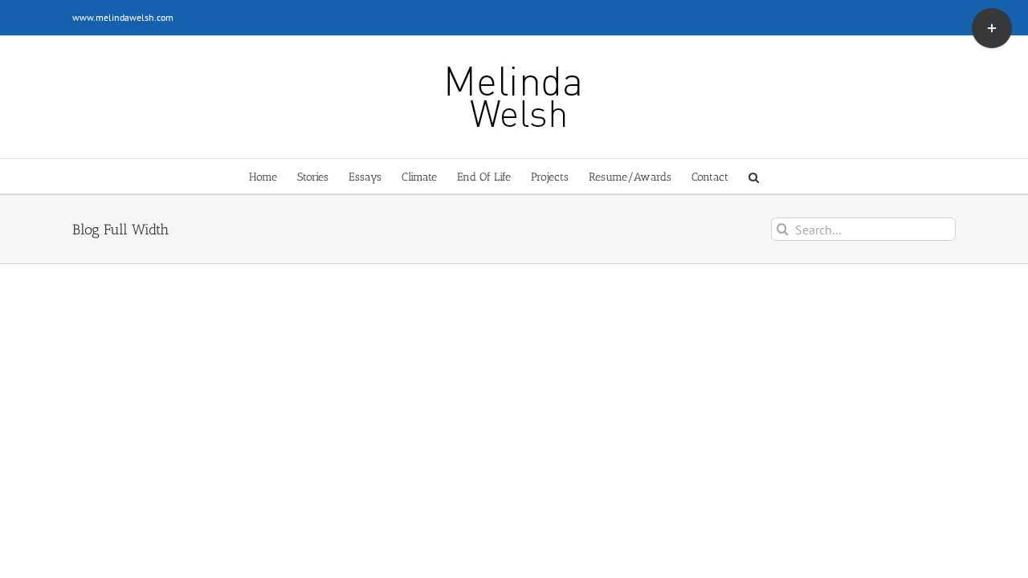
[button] (754, 176)
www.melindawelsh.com (122, 17)
